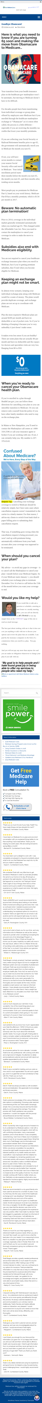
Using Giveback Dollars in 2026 (15, 748)
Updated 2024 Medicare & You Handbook (19, 757)
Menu (2, 2)
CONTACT (19, 619)
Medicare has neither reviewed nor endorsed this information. (21, 1387)
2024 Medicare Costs (12, 760)
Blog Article (21, 27)
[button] (37, 1397)
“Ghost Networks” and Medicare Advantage (19, 755)
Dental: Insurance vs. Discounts (15, 751)
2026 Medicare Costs (12, 742)
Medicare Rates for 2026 (13, 753)
